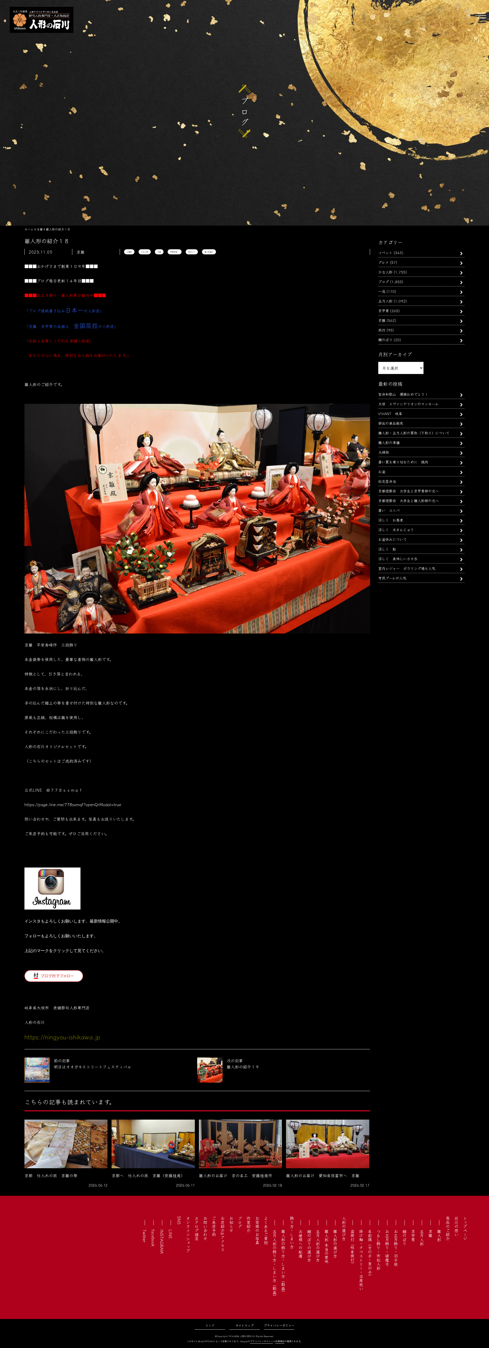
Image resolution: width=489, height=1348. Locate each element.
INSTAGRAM (162, 1241)
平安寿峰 (174, 252)
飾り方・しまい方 (292, 1232)
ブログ (383, 281)
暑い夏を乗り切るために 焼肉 (403, 461)
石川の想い (456, 1226)
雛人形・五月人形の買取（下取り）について (414, 432)
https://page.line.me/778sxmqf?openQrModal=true (72, 804)
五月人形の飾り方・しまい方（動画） (274, 1264)
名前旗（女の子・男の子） (370, 1253)
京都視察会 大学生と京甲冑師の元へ (408, 490)
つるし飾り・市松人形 (378, 1249)
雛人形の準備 (389, 442)
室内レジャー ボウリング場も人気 (406, 568)
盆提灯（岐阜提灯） (352, 1247)
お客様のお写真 (257, 1230)
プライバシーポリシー (279, 1325)
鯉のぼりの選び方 (309, 1245)
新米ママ (191, 252)
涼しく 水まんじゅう (396, 529)
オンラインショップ (188, 1234)
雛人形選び (209, 252)
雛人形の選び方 (335, 1243)
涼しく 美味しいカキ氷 (397, 558)
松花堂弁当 (387, 481)
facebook (153, 1238)
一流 (381, 291)
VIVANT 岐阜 (390, 413)
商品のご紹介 (448, 1228)
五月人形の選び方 (318, 1245)
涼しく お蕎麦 (390, 519)
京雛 (159, 252)
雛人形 (439, 1235)
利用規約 (279, 1341)
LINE (171, 1234)
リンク (209, 1325)
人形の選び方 (344, 1228)
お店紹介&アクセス (223, 1233)
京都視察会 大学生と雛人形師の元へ (408, 500)
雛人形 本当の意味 (326, 1246)
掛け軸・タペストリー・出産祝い (361, 1259)
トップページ (465, 1228)
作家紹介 (249, 1224)
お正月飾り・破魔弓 (387, 1247)
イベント (385, 252)
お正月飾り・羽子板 (396, 1247)
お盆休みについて (392, 539)
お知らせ (231, 1224)
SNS (179, 1220)
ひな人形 (144, 252)
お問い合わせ (205, 1228)
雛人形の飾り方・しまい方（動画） (283, 1262)
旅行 (381, 330)
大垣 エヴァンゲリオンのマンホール (408, 403)
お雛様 (129, 252)
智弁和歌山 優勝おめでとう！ (403, 394)
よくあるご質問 (266, 1230)
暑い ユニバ (389, 510)
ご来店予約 (214, 1226)
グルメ (383, 262)
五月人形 (385, 301)
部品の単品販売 (390, 423)
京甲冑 (383, 310)
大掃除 (383, 452)
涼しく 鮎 (387, 549)
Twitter (145, 1235)
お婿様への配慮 (300, 1243)
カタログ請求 (197, 1228)
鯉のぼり (385, 339)
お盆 (381, 471)
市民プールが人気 (392, 578)
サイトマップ (245, 1325)
